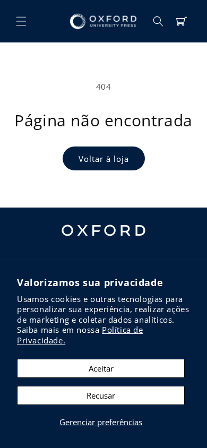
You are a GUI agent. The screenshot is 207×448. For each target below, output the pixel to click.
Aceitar (101, 368)
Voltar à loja (104, 158)
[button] (21, 21)
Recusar (101, 395)
